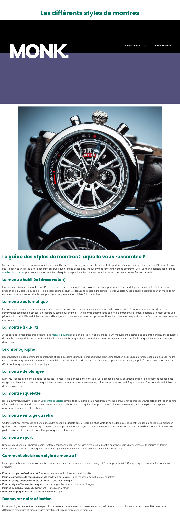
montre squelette (53, 400)
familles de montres (13, 272)
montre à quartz (60, 334)
